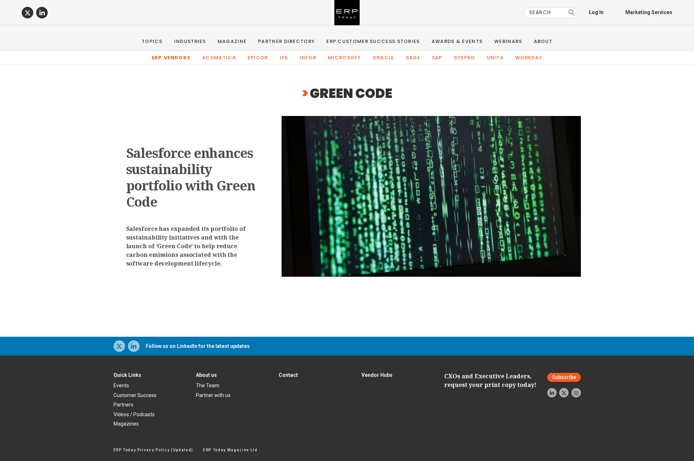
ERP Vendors (171, 57)
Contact (288, 375)
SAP (437, 57)
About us (206, 375)
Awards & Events (457, 41)
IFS (284, 57)
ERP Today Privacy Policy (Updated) (153, 450)
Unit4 (495, 57)
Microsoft (344, 57)
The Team (207, 385)
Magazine (232, 41)
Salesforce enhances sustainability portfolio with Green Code (190, 177)
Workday (528, 57)
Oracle (383, 57)
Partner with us (213, 395)
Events (121, 385)
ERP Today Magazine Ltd (230, 450)
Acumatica (219, 57)
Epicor (258, 57)
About (543, 41)
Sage (413, 57)
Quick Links (127, 375)
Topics (152, 41)
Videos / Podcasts (134, 414)
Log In (596, 12)
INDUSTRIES (190, 41)
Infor (308, 57)
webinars (508, 41)
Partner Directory (286, 41)
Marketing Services (648, 12)
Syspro (464, 57)
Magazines (126, 424)
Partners (123, 405)
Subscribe (564, 377)
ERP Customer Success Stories (373, 41)
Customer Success (135, 395)
